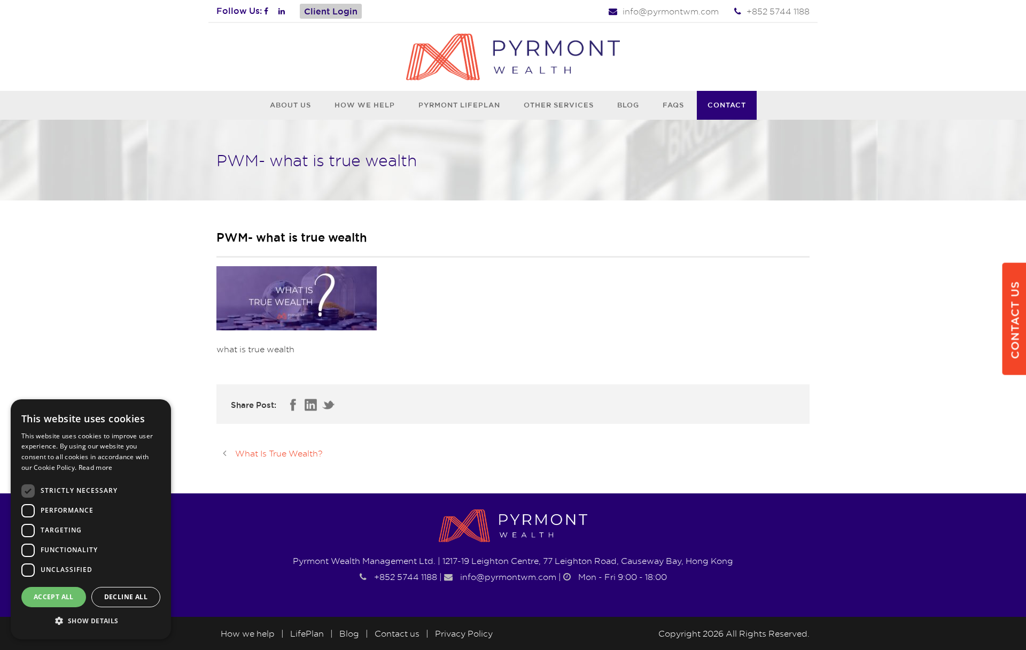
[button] (90, 621)
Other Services (559, 105)
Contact (727, 105)
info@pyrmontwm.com (671, 11)
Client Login (330, 11)
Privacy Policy (464, 633)
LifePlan (307, 633)
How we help (365, 105)
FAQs (673, 105)
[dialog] (91, 519)
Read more (96, 467)
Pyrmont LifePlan (459, 105)
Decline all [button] (125, 596)
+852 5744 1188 (778, 11)
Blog (628, 105)
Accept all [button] (54, 596)
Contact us (397, 633)
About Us (290, 105)
